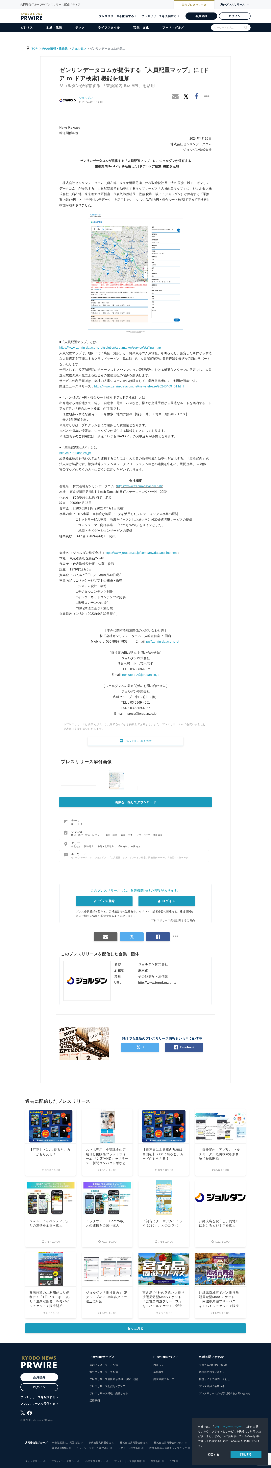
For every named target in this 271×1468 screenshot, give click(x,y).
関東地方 (89, 846)
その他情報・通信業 (54, 48)
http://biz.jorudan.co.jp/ (75, 453)
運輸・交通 (127, 835)
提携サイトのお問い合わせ (214, 1379)
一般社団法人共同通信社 (66, 1442)
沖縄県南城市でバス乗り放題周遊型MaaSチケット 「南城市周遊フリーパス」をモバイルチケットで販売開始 (219, 1301)
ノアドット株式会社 (129, 1448)
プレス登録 (106, 901)
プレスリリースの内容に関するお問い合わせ (225, 1393)
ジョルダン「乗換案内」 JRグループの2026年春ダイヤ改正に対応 (107, 1297)
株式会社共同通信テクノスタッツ (168, 1448)
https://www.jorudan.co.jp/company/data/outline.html (141, 552)
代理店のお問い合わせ (212, 1372)
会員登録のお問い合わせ (213, 1364)
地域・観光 (54, 27)
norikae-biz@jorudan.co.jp (140, 674)
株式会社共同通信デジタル (169, 1442)
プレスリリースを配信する (116, 16)
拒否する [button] (213, 1454)
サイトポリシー (33, 1461)
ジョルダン (78, 48)
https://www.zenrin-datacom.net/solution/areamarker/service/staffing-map (110, 347)
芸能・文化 (141, 27)
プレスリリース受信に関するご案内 (173, 920)
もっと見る (135, 1328)
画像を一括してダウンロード (135, 802)
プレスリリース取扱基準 (128, 1461)
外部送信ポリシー (95, 1461)
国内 (194, 4)
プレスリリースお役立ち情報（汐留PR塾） (114, 1379)
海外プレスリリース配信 (103, 1372)
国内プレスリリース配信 (103, 1364)
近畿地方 (123, 846)
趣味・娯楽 (112, 835)
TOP (35, 48)
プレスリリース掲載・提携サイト (108, 1393)
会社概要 (158, 1372)
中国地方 (135, 846)
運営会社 (155, 1461)
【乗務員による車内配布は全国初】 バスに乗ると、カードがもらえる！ (162, 1154)
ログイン (234, 16)
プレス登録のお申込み (212, 1386)
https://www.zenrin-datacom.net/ (139, 486)
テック (80, 27)
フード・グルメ (173, 27)
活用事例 (94, 1400)
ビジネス (26, 27)
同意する (246, 1454)
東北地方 (76, 846)
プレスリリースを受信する (159, 16)
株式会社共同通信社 (100, 1442)
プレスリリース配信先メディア (107, 1386)
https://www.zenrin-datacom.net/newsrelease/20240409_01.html (139, 386)
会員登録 (201, 16)
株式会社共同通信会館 (132, 1442)
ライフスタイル (109, 27)
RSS (172, 1461)
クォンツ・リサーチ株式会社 (93, 1448)
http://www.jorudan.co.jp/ (157, 982)
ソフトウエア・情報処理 (149, 835)
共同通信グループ (163, 1379)
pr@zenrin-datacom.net (163, 641)
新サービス (77, 824)
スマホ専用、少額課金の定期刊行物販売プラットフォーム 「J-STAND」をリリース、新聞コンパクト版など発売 (107, 1158)
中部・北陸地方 (106, 846)
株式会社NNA (60, 1448)
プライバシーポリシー (228, 1426)
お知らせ (158, 1364)
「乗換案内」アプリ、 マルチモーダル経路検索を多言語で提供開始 (219, 1154)
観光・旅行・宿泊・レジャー (86, 835)
